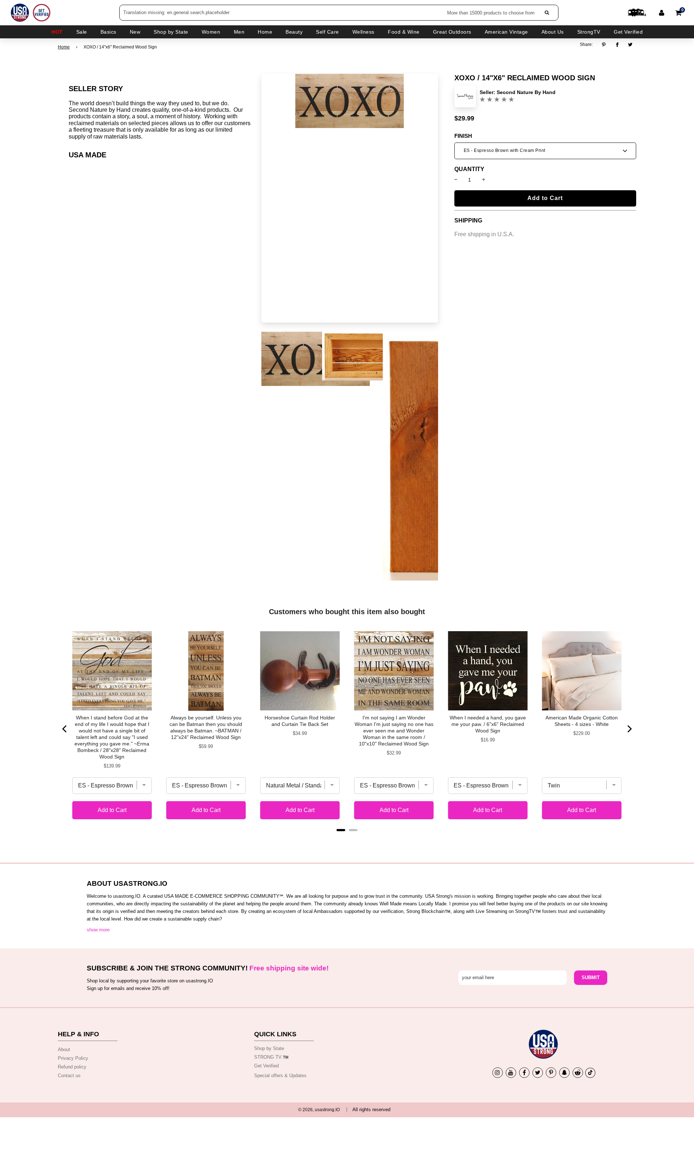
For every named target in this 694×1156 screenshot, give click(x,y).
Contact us (69, 1075)
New (135, 32)
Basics (108, 32)
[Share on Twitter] (631, 44)
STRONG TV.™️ (271, 1057)
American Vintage (506, 32)
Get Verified (628, 32)
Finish (463, 136)
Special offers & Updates (280, 1075)
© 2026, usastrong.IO (319, 1109)
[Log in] (661, 13)
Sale (81, 32)
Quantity (469, 169)
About (64, 1049)
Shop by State (269, 1048)
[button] (545, 151)
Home (64, 47)
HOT (57, 32)
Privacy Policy (73, 1058)
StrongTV (588, 32)
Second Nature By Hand (526, 92)
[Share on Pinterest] (605, 44)
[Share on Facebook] (617, 44)
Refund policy (72, 1067)
